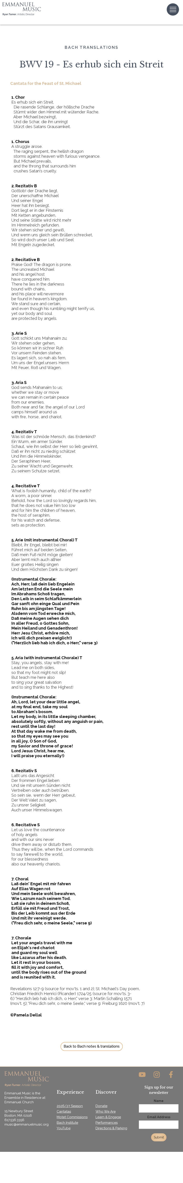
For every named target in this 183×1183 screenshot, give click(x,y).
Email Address (158, 1117)
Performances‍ (107, 1123)
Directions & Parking (111, 1128)
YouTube (64, 1128)
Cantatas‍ (64, 1112)
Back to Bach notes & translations (92, 1046)
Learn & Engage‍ (108, 1117)
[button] (173, 9)
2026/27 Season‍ (70, 1106)
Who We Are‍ (106, 1112)
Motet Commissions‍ (72, 1117)
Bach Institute (67, 1123)
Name (159, 1101)
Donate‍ (101, 1106)
